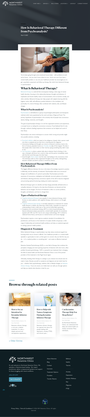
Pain (67, 382)
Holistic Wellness (71, 378)
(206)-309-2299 (13, 375)
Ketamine (18, 320)
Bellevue (68, 358)
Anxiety (68, 372)
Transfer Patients (52, 379)
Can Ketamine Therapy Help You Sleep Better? (69, 312)
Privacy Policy (15, 408)
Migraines (68, 385)
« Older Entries (15, 341)
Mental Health (16, 322)
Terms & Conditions (26, 408)
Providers (49, 375)
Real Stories (55, 3)
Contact (73, 3)
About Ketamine (52, 358)
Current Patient (83, 3)
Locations (64, 3)
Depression (13, 320)
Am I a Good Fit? (15, 379)
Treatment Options (52, 372)
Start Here (36, 3)
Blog (48, 362)
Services (45, 3)
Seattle (68, 362)
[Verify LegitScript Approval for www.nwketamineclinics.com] (45, 404)
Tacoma (68, 365)
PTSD (67, 388)
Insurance (49, 369)
